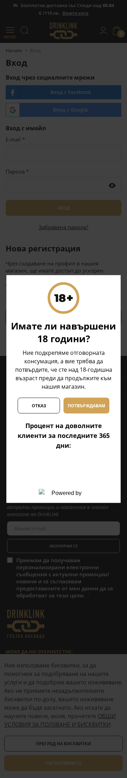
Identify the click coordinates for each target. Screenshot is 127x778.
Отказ (39, 405)
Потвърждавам (86, 405)
